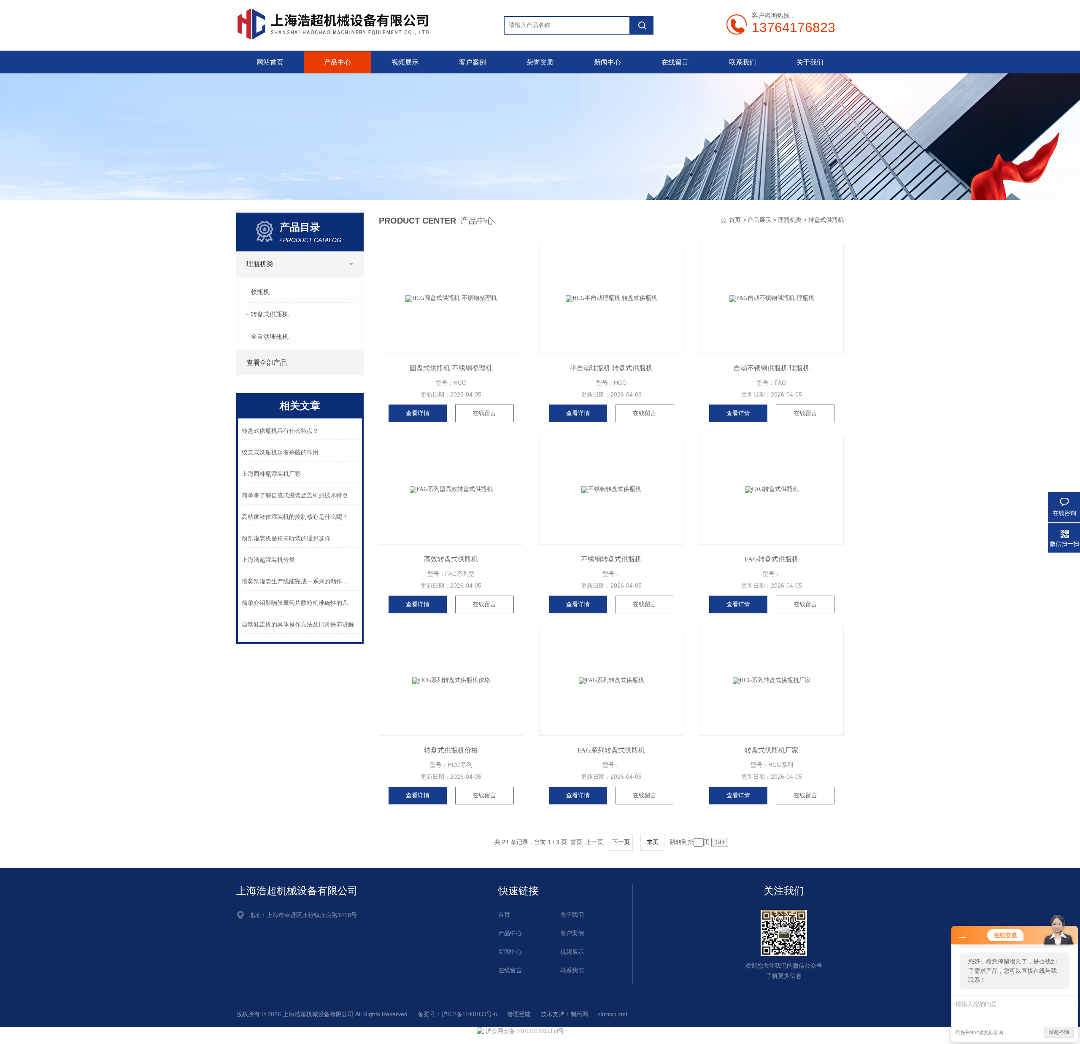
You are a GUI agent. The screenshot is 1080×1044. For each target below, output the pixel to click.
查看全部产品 (266, 362)
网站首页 (270, 62)
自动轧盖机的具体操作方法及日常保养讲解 (298, 624)
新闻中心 (607, 62)
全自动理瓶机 (270, 336)
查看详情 (417, 413)
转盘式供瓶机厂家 (772, 750)
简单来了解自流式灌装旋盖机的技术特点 (295, 495)
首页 (735, 220)
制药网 (579, 1014)
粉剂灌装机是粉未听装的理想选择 (286, 538)
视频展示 (405, 62)
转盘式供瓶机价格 (451, 750)
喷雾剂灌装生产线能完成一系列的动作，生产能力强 (300, 581)
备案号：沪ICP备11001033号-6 (457, 1014)
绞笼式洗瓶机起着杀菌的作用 (280, 452)
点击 (351, 264)
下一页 (621, 842)
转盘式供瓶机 (270, 314)
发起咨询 (1059, 1032)
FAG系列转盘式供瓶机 (611, 750)
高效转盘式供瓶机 (451, 559)
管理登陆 (519, 1014)
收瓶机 (260, 292)
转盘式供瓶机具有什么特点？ (280, 431)
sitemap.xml (612, 1014)
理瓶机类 (259, 263)
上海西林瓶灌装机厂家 (271, 474)
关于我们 (810, 62)
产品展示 (759, 220)
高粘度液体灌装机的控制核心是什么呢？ (295, 517)
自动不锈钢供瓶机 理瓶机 (772, 368)
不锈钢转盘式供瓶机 (611, 559)
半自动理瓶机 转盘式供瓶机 (611, 368)
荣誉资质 (540, 62)
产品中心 (337, 62)
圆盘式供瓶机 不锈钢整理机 (451, 368)
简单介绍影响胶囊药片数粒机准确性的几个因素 (300, 603)
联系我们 (742, 62)
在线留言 (675, 62)
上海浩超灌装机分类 (268, 560)
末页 (653, 842)
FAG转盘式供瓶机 (772, 559)
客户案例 (472, 62)
